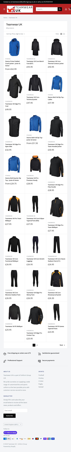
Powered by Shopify (9, 446)
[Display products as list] (64, 34)
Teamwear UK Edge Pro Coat (13, 105)
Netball (41, 387)
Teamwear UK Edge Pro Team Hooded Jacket (55, 145)
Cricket (41, 381)
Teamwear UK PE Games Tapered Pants (56, 327)
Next (61, 345)
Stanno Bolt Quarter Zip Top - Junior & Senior (13, 179)
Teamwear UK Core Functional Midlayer (11, 260)
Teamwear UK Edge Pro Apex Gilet (13, 145)
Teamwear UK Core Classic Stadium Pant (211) (56, 260)
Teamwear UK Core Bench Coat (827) (35, 62)
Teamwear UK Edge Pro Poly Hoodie (55, 186)
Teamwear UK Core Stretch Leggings (35, 260)
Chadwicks (51, 59)
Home (5, 17)
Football (41, 375)
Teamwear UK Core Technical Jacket (33, 98)
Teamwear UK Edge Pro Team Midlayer (55, 226)
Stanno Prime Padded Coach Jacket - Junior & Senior (12, 63)
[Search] (60, 9)
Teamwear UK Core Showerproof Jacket (54, 294)
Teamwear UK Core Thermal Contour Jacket (55, 62)
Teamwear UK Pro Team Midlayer (13, 220)
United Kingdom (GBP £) (11, 424)
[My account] (66, 9)
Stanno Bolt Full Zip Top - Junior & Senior (35, 139)
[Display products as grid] (61, 34)
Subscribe (9, 416)
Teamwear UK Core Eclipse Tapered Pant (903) (35, 220)
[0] (69, 9)
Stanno (7, 59)
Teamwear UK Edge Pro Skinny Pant (34, 294)
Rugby (41, 384)
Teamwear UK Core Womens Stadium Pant (12, 294)
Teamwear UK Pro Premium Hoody (32, 179)
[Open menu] (4, 9)
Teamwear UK (13, 17)
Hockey (41, 378)
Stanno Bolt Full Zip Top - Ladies (56, 98)
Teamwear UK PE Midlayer (14, 326)
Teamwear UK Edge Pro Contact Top (34, 334)
